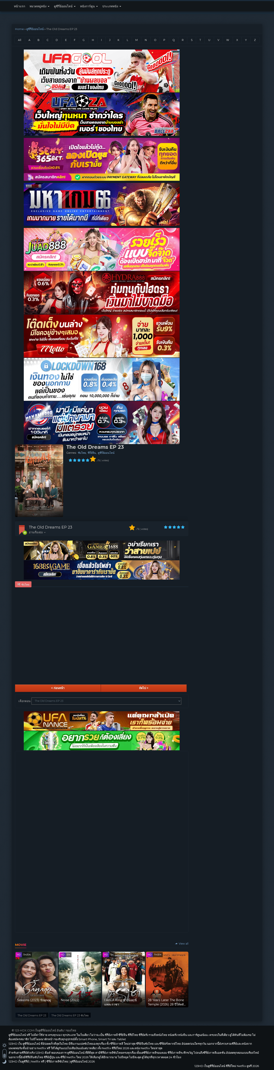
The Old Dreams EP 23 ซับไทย (70, 1015)
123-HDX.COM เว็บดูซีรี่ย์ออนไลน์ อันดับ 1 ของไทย (45, 1030)
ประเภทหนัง (110, 6)
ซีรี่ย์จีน (92, 452)
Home (19, 29)
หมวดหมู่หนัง (38, 6)
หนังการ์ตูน (88, 6)
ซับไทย (82, 452)
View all (183, 943)
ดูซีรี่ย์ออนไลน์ (63, 6)
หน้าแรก (19, 6)
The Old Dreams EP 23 (50, 527)
